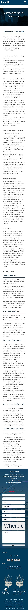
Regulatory (21, 599)
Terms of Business (20, 608)
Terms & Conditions (13, 599)
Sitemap (6, 599)
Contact (22, 601)
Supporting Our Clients (18, 604)
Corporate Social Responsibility (11, 606)
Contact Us (4, 552)
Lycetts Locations (7, 601)
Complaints (17, 601)
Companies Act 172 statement (9, 608)
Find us (3, 563)
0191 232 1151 (14, 481)
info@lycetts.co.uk (14, 483)
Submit (13, 545)
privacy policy (12, 491)
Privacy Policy (20, 606)
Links (13, 601)
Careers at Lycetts (8, 604)
